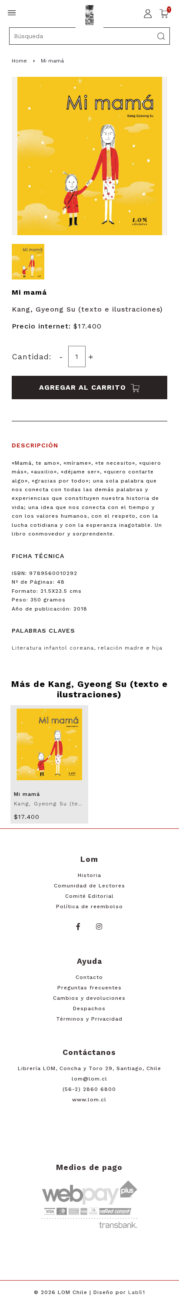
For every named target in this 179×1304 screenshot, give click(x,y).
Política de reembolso (89, 906)
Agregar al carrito (84, 387)
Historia (89, 875)
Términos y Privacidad (89, 1019)
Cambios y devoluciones (89, 998)
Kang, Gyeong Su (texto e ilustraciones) (87, 309)
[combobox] (89, 36)
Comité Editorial (89, 896)
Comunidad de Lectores (89, 886)
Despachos (89, 1008)
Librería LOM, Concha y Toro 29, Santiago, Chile (89, 1068)
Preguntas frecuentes (89, 988)
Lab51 (136, 1292)
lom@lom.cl (89, 1079)
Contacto (89, 977)
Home (19, 61)
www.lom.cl (89, 1100)
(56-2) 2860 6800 (89, 1089)
